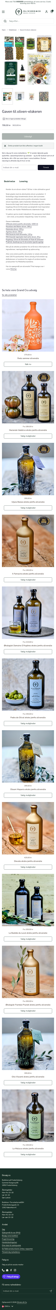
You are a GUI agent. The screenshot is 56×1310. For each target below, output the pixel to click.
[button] (51, 11)
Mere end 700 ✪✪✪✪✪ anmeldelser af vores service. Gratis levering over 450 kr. (28, 2)
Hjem (4, 30)
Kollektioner (13, 30)
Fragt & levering (8, 1239)
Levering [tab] (23, 181)
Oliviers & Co (22, 1302)
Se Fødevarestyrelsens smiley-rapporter (17, 1249)
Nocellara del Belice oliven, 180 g (19, 226)
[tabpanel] (28, 229)
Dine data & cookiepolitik (11, 1245)
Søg (3, 1229)
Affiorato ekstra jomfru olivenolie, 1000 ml (22, 224)
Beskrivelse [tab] (9, 181)
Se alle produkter (9, 295)
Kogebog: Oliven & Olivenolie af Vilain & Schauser (24, 239)
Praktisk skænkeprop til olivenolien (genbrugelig (24, 242)
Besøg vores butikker (10, 1236)
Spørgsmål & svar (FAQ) (11, 1232)
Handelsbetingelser (9, 1242)
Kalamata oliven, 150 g (14, 229)
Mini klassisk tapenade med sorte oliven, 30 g (23, 237)
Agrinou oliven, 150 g (14, 232)
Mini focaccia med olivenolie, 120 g (19, 234)
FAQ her (13, 269)
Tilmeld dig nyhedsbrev (11, 1252)
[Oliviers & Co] (28, 12)
